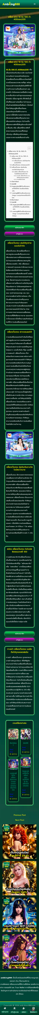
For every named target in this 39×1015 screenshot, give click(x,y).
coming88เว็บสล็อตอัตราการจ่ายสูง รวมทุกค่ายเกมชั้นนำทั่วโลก (21, 195)
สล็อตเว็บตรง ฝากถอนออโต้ (20, 165)
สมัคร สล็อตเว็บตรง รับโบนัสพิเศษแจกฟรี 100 (21, 173)
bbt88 (14, 184)
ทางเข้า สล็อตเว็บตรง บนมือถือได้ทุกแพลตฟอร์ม (23, 176)
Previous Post (20, 815)
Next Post (19, 820)
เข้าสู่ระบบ (15, 1012)
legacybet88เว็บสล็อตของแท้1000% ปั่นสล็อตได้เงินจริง (21, 188)
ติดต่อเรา (33, 1012)
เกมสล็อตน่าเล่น (21, 179)
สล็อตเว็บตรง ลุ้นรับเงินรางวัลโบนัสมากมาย (19, 168)
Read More (11, 750)
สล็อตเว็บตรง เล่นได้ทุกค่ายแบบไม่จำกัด (22, 162)
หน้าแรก (5, 1012)
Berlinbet (15, 181)
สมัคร (24, 1012)
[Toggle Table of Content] (28, 148)
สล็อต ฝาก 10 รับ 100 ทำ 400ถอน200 (17, 152)
